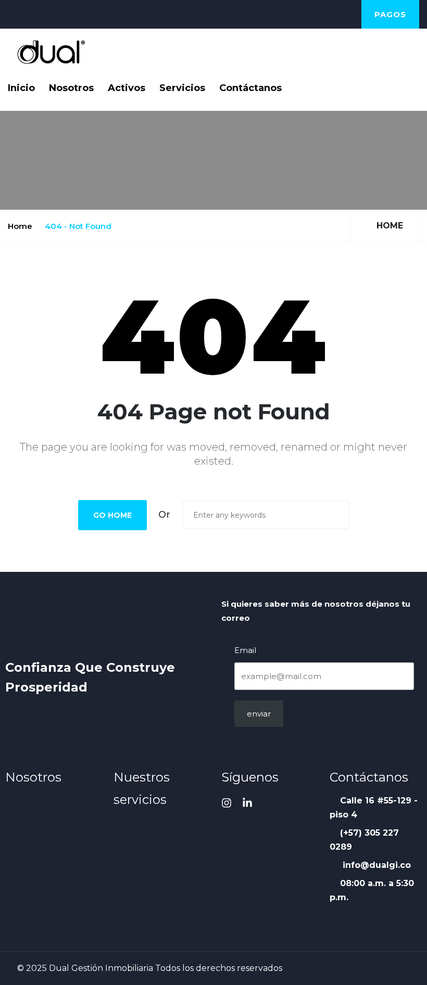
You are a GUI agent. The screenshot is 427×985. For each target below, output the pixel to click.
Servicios (182, 88)
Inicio (21, 88)
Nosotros (71, 88)
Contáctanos (250, 88)
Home (20, 226)
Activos (126, 88)
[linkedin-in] (247, 803)
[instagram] (226, 803)
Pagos (390, 14)
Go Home (112, 515)
